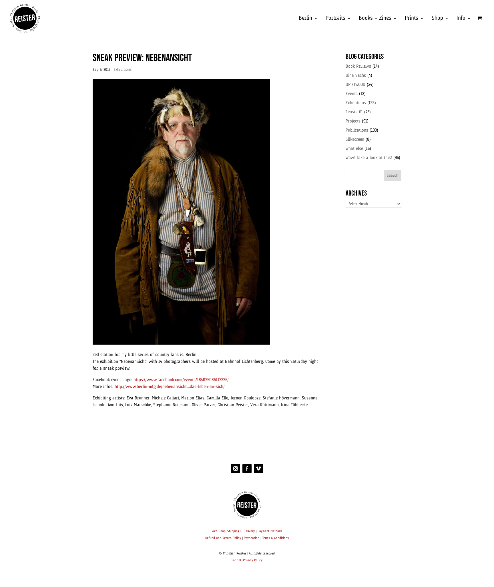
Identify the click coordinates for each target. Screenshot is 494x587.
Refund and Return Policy (223, 538)
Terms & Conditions (275, 538)
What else (354, 148)
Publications (357, 130)
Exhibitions (122, 70)
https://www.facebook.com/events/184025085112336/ (181, 380)
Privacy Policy (252, 560)
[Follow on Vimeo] (258, 468)
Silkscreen (355, 139)
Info (461, 18)
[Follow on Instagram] (235, 468)
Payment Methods (270, 531)
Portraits (335, 18)
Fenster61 (354, 112)
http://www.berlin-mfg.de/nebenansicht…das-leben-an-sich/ (170, 387)
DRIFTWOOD (355, 85)
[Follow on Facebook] (247, 468)
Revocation (251, 538)
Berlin (305, 18)
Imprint (236, 560)
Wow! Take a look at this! (369, 158)
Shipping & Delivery (241, 531)
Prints (411, 18)
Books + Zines (375, 18)
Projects (353, 121)
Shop (437, 18)
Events (352, 94)
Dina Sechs (356, 75)
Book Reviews (358, 66)
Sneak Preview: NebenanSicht (142, 58)
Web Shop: (219, 531)
